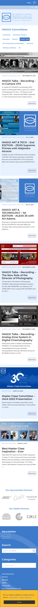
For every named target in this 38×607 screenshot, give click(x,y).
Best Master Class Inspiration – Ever (13, 450)
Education (6, 39)
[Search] (36, 7)
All (19, 48)
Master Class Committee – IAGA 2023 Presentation (18, 398)
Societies (5, 580)
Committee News (8, 574)
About (4, 583)
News (14, 443)
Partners (5, 577)
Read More (32, 103)
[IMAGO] (17, 17)
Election (15, 39)
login (32, 7)
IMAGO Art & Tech (18, 137)
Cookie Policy (13, 597)
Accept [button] (19, 602)
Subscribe (6, 537)
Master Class (24, 39)
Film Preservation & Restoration (13, 43)
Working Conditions (9, 48)
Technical (30, 43)
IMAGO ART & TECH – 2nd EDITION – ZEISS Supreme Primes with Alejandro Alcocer (18, 147)
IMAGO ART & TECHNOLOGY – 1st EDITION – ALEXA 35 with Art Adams (18, 214)
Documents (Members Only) (11, 588)
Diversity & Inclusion (20, 35)
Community (6, 586)
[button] (31, 3)
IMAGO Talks (16, 75)
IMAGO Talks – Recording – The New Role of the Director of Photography (19, 275)
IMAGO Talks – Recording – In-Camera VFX (19, 82)
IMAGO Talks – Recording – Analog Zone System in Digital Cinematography (19, 337)
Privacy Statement (25, 597)
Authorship (6, 35)
